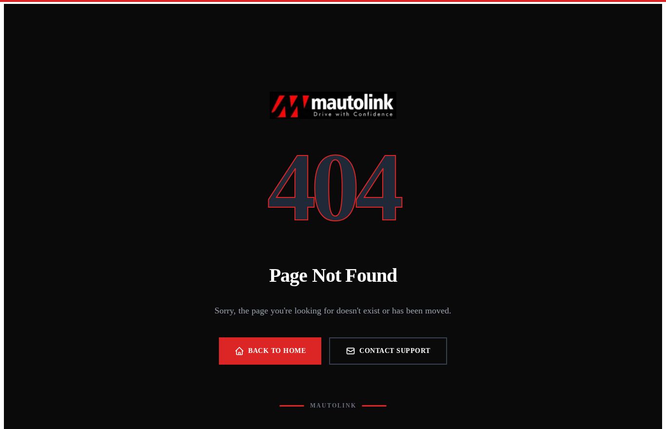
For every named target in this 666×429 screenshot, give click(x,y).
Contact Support (395, 350)
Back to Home (277, 350)
